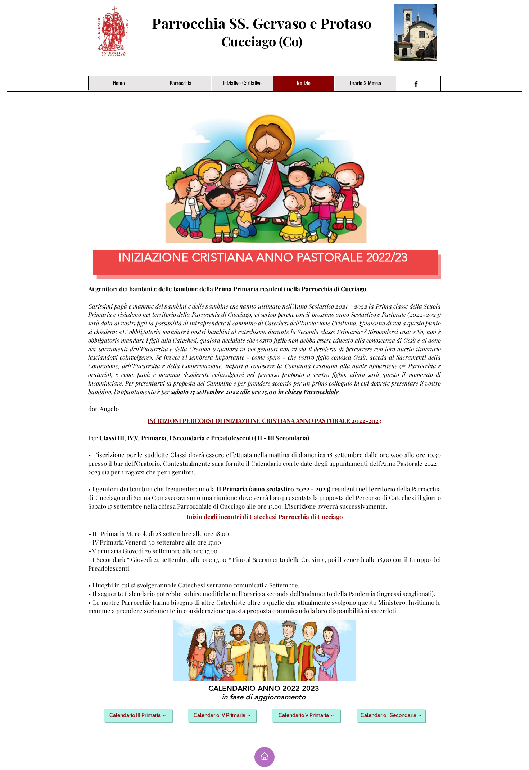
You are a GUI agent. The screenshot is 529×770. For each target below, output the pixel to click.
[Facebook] (416, 84)
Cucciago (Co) (261, 41)
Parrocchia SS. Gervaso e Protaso (262, 22)
